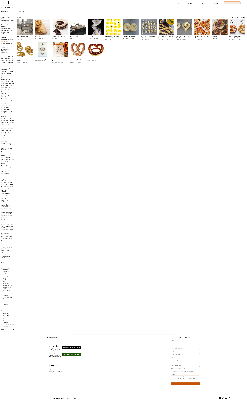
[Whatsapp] (223, 398)
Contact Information (185, 337)
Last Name (173, 346)
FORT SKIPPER (52, 337)
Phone (172, 357)
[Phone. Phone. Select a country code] (173, 360)
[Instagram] (229, 398)
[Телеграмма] (220, 398)
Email (172, 351)
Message (173, 374)
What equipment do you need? (178, 368)
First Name (173, 340)
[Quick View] (25, 27)
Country (173, 363)
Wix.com (74, 398)
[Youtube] (226, 398)
